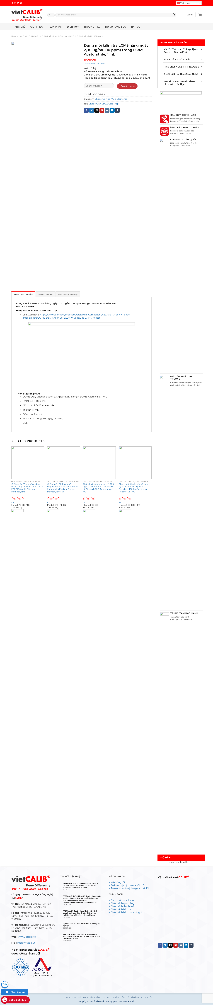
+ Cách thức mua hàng (121, 900)
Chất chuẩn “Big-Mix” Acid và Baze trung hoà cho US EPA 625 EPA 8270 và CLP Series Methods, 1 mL (27, 488)
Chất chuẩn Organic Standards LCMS (58, 36)
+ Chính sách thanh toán (122, 906)
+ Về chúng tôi (117, 882)
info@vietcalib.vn (26, 942)
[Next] (151, 597)
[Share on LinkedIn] (112, 110)
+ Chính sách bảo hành (121, 909)
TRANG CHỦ (18, 26)
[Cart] (200, 14)
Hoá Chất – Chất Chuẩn (29, 36)
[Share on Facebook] (86, 110)
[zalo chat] (5, 984)
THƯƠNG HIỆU (92, 26)
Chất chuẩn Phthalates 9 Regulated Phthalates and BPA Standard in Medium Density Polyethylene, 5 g (62, 488)
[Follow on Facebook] (13, 3)
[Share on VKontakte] (107, 110)
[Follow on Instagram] (15, 3)
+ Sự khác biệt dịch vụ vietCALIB (126, 885)
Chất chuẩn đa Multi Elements (90, 36)
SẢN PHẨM (56, 26)
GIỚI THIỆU (36, 26)
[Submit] (174, 14)
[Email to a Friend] (96, 110)
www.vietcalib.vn (27, 936)
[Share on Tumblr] (117, 110)
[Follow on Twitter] (18, 3)
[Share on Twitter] (91, 110)
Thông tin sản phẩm (23, 294)
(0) (48, 502)
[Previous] (11, 597)
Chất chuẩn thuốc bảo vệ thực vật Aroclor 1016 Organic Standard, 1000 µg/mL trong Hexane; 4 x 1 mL (133, 488)
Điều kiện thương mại (67, 294)
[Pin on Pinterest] (101, 110)
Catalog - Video (45, 294)
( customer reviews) (94, 64)
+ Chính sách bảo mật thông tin (126, 912)
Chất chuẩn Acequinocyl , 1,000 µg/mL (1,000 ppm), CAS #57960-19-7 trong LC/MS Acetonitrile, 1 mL (99, 488)
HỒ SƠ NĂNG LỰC (115, 26)
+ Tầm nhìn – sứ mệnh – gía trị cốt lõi (129, 888)
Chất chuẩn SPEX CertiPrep (104, 103)
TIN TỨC (135, 26)
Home (13, 36)
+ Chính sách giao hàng (121, 903)
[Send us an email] (21, 3)
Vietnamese (185, 3)
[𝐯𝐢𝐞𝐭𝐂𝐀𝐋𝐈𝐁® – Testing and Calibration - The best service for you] (27, 14)
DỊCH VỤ (72, 26)
